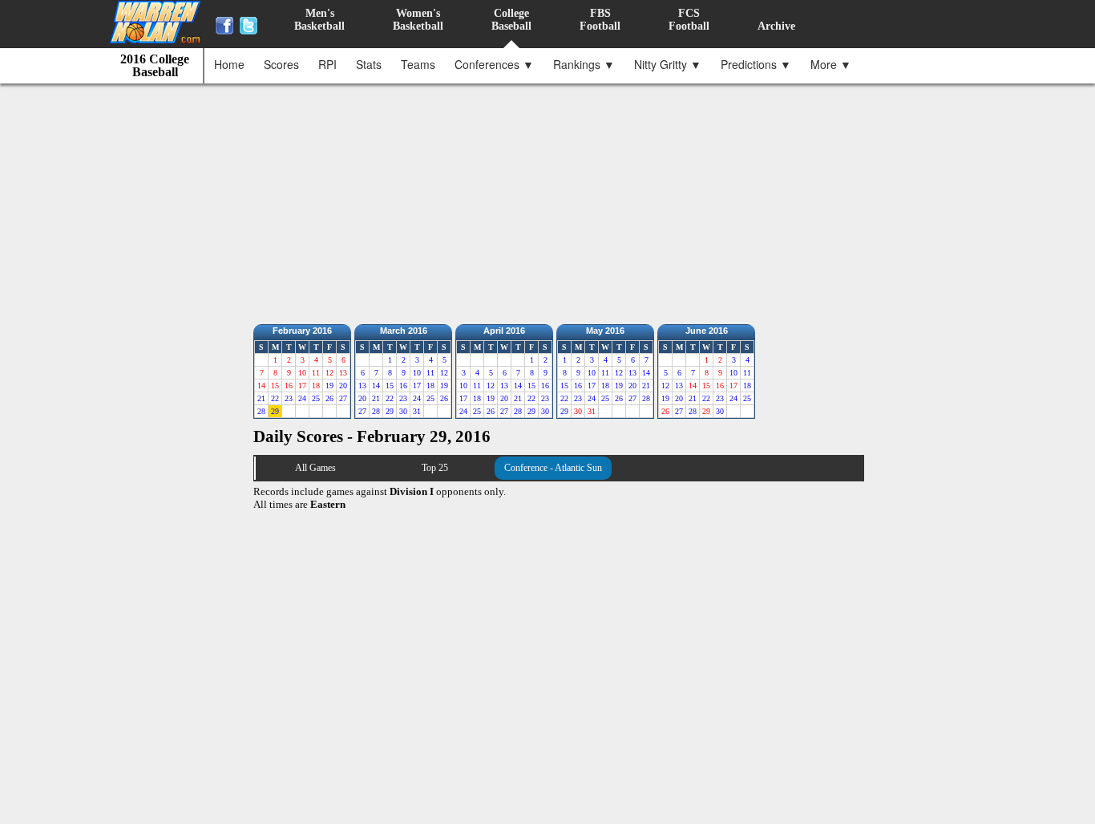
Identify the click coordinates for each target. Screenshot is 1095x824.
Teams (418, 64)
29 (275, 411)
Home (229, 64)
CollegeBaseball (511, 19)
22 (275, 398)
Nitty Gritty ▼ (667, 64)
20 (343, 385)
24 (302, 398)
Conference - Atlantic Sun (553, 467)
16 (403, 385)
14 (376, 385)
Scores (281, 64)
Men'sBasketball (319, 19)
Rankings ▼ (584, 64)
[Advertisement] (551, 199)
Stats (369, 64)
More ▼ (830, 64)
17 (417, 385)
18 (430, 385)
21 (261, 398)
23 (289, 398)
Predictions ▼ (756, 64)
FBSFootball (600, 19)
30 (403, 411)
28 (261, 411)
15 (390, 385)
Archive (776, 26)
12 (444, 372)
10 (417, 372)
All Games (315, 467)
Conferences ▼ (494, 64)
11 (430, 372)
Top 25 (435, 467)
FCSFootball (689, 19)
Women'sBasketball (418, 19)
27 (343, 398)
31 (417, 411)
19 (329, 385)
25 (316, 398)
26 (329, 398)
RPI (327, 64)
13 (362, 385)
